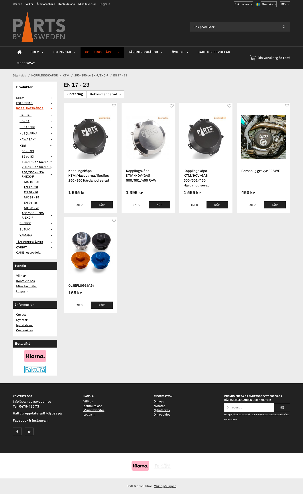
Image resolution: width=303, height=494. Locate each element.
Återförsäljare (46, 4)
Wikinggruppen (165, 486)
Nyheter (22, 320)
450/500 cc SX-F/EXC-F (33, 215)
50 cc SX (28, 151)
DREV (35, 52)
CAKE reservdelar (214, 52)
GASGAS (25, 115)
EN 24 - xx (30, 202)
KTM (23, 145)
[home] (19, 52)
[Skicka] (282, 407)
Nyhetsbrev (24, 325)
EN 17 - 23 (31, 187)
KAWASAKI (27, 139)
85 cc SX (28, 156)
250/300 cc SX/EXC (36, 167)
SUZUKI (25, 229)
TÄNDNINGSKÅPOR (143, 52)
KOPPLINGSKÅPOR (100, 52)
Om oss (17, 4)
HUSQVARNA (28, 133)
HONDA (25, 121)
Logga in (105, 4)
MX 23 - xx (31, 208)
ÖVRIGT (178, 52)
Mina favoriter (87, 4)
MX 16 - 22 (31, 182)
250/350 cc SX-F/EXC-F (33, 174)
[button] (102, 204)
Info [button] (79, 204)
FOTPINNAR (62, 52)
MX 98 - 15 (31, 197)
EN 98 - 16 (31, 192)
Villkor (29, 4)
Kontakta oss (66, 4)
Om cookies (24, 330)
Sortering (75, 94)
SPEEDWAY (26, 63)
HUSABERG (27, 127)
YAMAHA (26, 235)
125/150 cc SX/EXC (36, 162)
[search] (284, 27)
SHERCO (25, 223)
